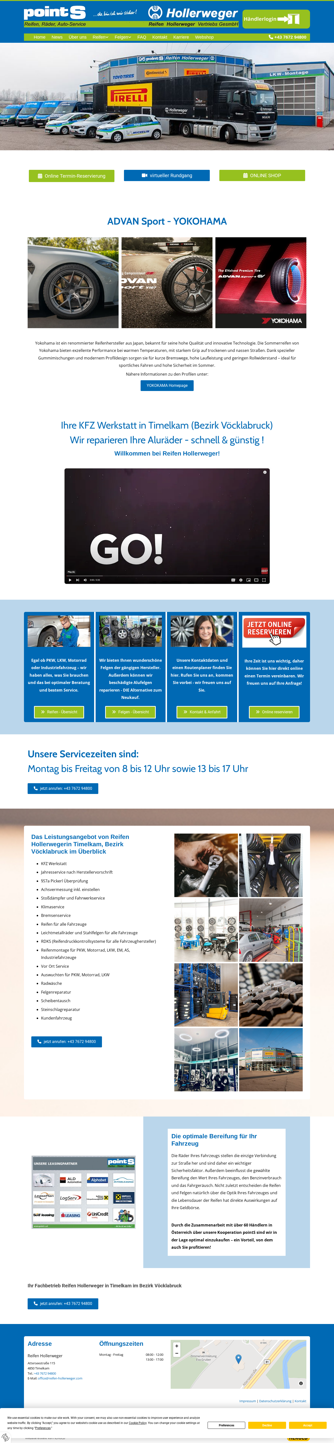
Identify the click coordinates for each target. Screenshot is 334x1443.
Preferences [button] (43, 1428)
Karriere (181, 37)
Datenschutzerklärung (275, 1401)
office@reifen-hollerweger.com (60, 1378)
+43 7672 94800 (290, 37)
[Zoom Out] (176, 1353)
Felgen (121, 37)
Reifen (99, 37)
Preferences (226, 1425)
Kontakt (159, 37)
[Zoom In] (176, 1346)
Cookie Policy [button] (137, 1423)
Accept (307, 1425)
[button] (72, 176)
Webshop (204, 37)
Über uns (78, 37)
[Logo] (131, 16)
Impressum (247, 1401)
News (57, 37)
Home (39, 37)
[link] (98, 37)
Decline (267, 1425)
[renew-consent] (5, 1437)
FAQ (141, 37)
